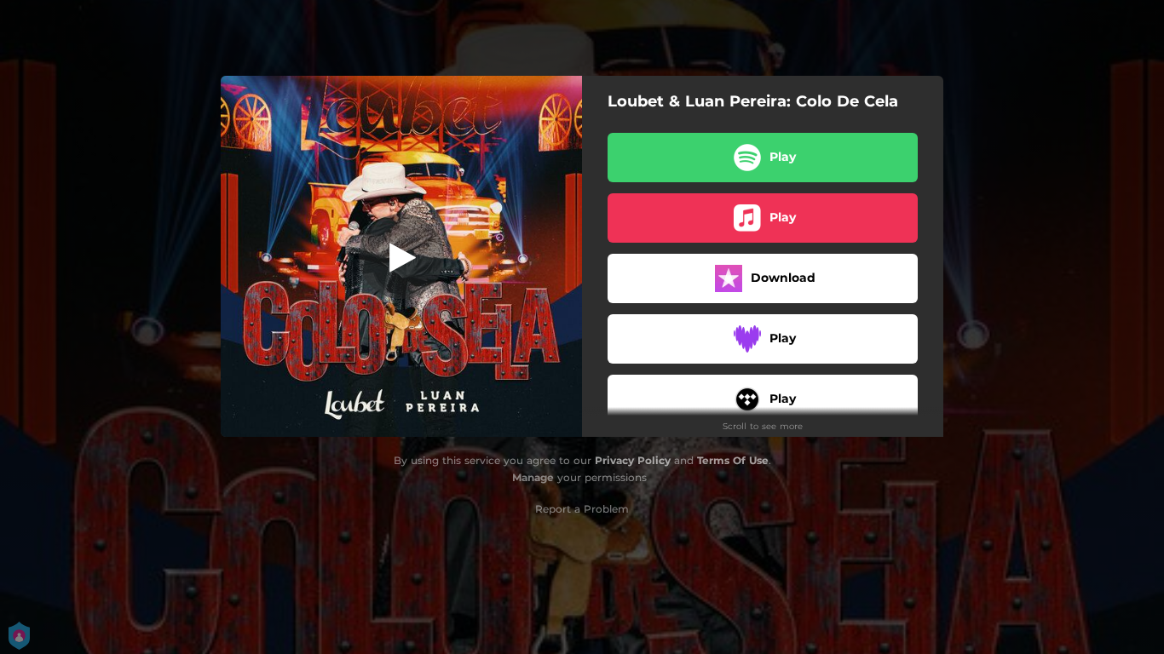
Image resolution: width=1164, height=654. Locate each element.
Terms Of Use (733, 460)
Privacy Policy (633, 460)
